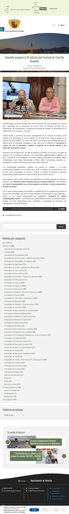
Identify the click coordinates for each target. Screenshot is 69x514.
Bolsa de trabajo (10, 390)
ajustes (23, 512)
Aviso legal (56, 488)
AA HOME (6, 243)
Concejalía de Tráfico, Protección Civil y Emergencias (23, 360)
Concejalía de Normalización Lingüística (18, 329)
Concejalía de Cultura (38, 68)
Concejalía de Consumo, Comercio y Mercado (21, 277)
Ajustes (56, 510)
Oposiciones (8, 396)
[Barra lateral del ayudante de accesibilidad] (2, 29)
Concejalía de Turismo (12, 363)
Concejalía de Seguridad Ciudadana (17, 353)
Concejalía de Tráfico (12, 356)
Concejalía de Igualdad (12, 301)
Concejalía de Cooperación (14, 280)
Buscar (61, 226)
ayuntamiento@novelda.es (21, 9)
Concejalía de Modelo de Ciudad (16, 320)
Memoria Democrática (12, 375)
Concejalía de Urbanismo (13, 366)
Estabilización (9, 393)
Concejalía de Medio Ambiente (15, 313)
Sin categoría (7, 400)
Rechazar (45, 510)
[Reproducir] (5, 209)
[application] (34, 209)
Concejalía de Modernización (14, 323)
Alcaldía (7, 252)
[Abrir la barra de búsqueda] (53, 25)
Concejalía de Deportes (12, 286)
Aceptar (34, 510)
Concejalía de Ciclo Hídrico (14, 270)
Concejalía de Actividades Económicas (18, 261)
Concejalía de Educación (13, 289)
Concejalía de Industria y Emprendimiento (19, 304)
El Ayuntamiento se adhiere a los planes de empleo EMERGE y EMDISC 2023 (26, 456)
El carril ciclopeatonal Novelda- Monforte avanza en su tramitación (45, 442)
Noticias (6, 246)
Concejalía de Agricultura (13, 264)
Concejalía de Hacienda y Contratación (18, 298)
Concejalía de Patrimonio (13, 338)
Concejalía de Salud (11, 350)
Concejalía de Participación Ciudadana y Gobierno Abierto (25, 335)
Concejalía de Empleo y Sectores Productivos (21, 292)
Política (7, 381)
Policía (6, 378)
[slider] (62, 208)
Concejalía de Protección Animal (16, 341)
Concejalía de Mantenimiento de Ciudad (19, 310)
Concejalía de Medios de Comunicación (18, 317)
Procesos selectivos (10, 387)
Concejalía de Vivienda (12, 369)
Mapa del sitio (57, 499)
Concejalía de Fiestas (12, 295)
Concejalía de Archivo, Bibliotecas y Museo (20, 267)
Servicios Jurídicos (11, 384)
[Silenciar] (59, 209)
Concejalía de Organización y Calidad (18, 332)
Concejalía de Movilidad (13, 326)
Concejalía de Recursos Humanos (16, 344)
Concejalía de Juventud (12, 307)
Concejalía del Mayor (12, 372)
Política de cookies (58, 496)
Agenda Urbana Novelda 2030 (15, 249)
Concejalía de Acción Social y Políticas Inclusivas (22, 258)
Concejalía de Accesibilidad (14, 255)
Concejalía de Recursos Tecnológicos (18, 347)
